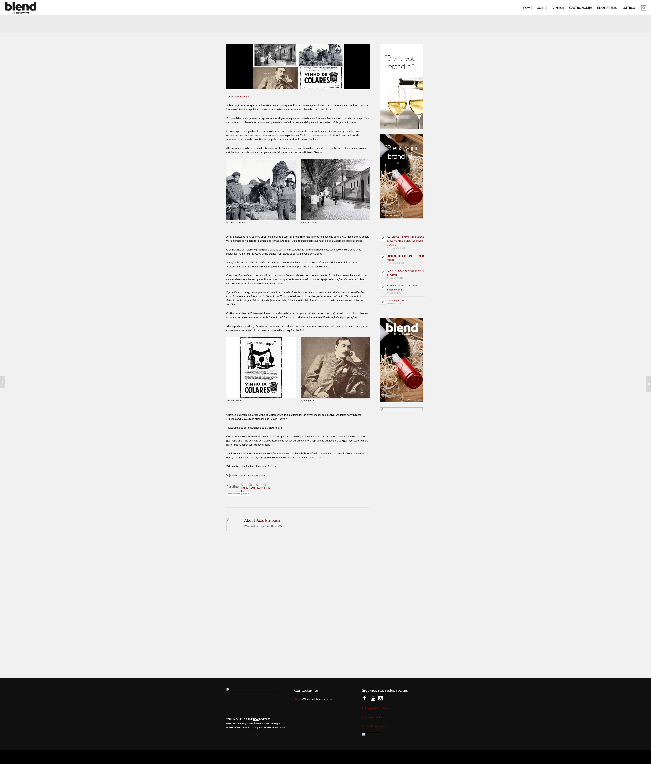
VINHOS (558, 7)
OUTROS (629, 7)
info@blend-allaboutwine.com (315, 698)
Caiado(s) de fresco (397, 300)
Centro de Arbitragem (374, 725)
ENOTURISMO (607, 7)
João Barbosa (241, 96)
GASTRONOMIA (580, 7)
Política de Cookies (373, 717)
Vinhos (246, 493)
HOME (527, 7)
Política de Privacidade (375, 708)
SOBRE (542, 7)
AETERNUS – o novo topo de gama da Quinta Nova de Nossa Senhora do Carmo (405, 240)
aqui (256, 475)
